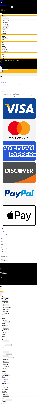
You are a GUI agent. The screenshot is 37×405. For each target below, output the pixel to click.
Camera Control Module (6, 20)
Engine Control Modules (5, 22)
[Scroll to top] (0, 291)
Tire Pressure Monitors (4, 320)
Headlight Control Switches (5, 389)
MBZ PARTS (2, 348)
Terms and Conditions (3, 280)
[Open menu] (0, 66)
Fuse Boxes (3, 29)
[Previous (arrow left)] (0, 293)
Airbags (3, 42)
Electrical (2, 298)
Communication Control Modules (7, 307)
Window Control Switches (5, 51)
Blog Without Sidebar (3, 11)
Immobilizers (3, 30)
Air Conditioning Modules (6, 17)
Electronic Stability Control (5, 315)
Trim (2, 393)
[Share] (2, 292)
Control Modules (4, 299)
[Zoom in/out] (0, 292)
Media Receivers (4, 31)
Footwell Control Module (7, 358)
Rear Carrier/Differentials (5, 37)
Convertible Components (5, 28)
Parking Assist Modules (5, 23)
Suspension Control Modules (6, 25)
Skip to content (1, 0)
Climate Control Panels (5, 387)
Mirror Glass (4, 56)
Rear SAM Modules (4, 33)
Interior (2, 329)
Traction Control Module (6, 313)
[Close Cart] (1, 288)
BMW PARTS (2, 347)
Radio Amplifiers (4, 319)
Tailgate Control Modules (6, 26)
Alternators (3, 36)
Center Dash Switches (4, 44)
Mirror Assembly (4, 345)
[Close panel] (1, 295)
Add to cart (2, 91)
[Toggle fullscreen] (1, 292)
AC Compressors (4, 35)
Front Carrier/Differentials (5, 324)
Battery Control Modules (6, 18)
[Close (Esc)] (3, 292)
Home (1, 277)
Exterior (2, 395)
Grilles (3, 54)
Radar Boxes (3, 318)
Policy (1, 279)
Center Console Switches (5, 43)
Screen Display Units (4, 49)
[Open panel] (1, 4)
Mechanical (2, 375)
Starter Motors (3, 39)
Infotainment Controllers (5, 47)
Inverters (3, 317)
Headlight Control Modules (6, 309)
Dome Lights (3, 45)
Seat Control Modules (5, 24)
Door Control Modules (5, 21)
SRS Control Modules (5, 311)
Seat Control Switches (4, 391)
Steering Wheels (4, 50)
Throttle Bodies (4, 40)
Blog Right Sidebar (3, 10)
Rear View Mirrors (4, 48)
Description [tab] (3, 228)
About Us (2, 9)
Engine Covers (3, 53)
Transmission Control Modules (6, 27)
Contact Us (2, 404)
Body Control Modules (5, 357)
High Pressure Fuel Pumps (5, 38)
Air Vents (3, 385)
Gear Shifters (3, 46)
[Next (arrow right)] (1, 293)
